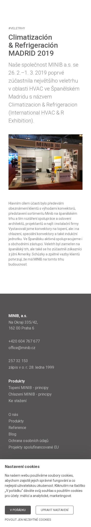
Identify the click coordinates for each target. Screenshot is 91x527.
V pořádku (18, 510)
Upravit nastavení (54, 510)
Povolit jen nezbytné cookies (28, 519)
